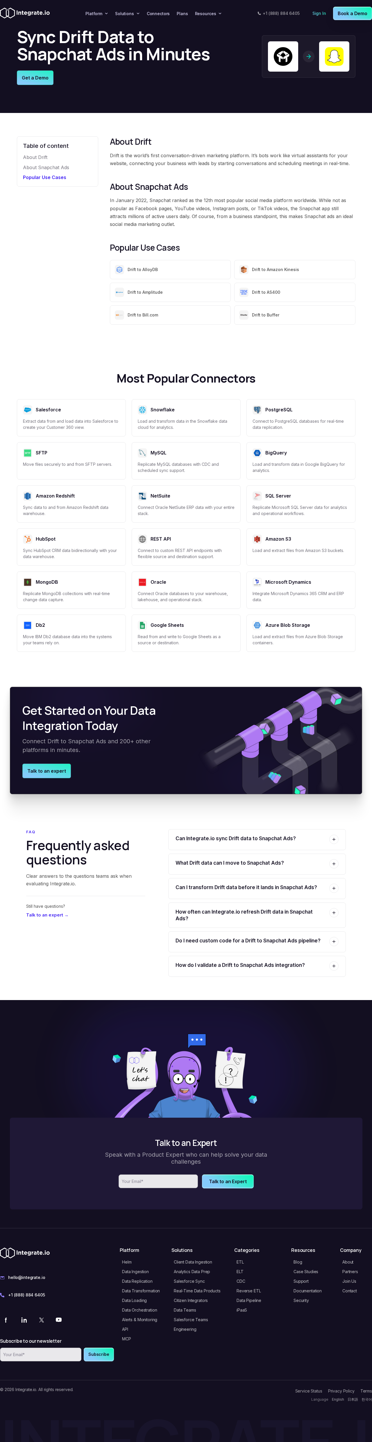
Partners (350, 1271)
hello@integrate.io (26, 1277)
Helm (126, 1261)
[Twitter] (41, 1319)
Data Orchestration (139, 1309)
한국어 (367, 1399)
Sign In (319, 13)
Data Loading (134, 1300)
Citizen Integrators (191, 1300)
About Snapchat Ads (46, 167)
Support (301, 1281)
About (347, 1261)
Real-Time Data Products (197, 1290)
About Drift (35, 157)
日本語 (353, 1399)
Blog (298, 1261)
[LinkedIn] (23, 1319)
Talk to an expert (46, 771)
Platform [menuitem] (93, 13)
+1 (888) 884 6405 (281, 13)
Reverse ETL (249, 1290)
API (125, 1329)
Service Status (308, 1390)
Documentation (308, 1290)
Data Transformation (141, 1290)
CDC (241, 1281)
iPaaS (242, 1309)
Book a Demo (352, 13)
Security (301, 1300)
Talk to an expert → (47, 915)
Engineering (185, 1329)
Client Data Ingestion (193, 1261)
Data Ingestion (135, 1271)
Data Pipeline (249, 1300)
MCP (126, 1338)
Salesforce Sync (189, 1281)
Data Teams (185, 1309)
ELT (240, 1271)
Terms (366, 1390)
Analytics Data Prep (192, 1271)
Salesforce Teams (191, 1319)
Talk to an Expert (227, 1181)
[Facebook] (6, 1319)
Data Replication (137, 1281)
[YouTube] (58, 1319)
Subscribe (98, 1354)
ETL (240, 1261)
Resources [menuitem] (205, 13)
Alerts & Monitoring (139, 1319)
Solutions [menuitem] (124, 13)
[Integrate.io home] (25, 13)
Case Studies (306, 1271)
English (338, 1399)
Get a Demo (35, 78)
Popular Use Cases (44, 177)
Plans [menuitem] (182, 13)
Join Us (349, 1281)
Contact (349, 1290)
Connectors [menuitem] (158, 13)
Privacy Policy (341, 1390)
